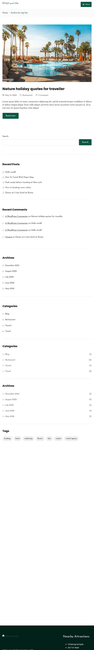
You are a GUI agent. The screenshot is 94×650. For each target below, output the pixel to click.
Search (5, 136)
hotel (17, 439)
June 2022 (9, 283)
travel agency (71, 439)
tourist (58, 439)
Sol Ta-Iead (73, 647)
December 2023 (12, 265)
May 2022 (9, 289)
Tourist (8, 326)
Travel (8, 331)
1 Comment (43, 95)
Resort (40, 439)
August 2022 (11, 271)
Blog (7, 314)
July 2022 (9, 277)
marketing (28, 439)
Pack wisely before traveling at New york (23, 182)
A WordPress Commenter (16, 230)
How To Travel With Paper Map (19, 177)
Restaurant (28, 95)
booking (7, 439)
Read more (11, 116)
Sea (49, 439)
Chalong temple (75, 644)
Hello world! (10, 172)
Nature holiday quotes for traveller (47, 216)
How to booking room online (18, 188)
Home (5, 13)
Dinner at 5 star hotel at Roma (19, 193)
